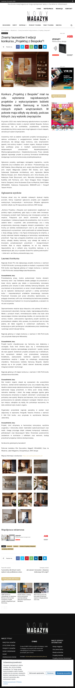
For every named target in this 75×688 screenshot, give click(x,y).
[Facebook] (72, 1)
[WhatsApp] (31, 47)
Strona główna (5, 30)
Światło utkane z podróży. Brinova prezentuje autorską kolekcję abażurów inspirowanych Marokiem (24, 598)
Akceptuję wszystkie (64, 673)
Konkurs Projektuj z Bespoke (27, 546)
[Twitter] (22, 47)
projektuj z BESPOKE (7, 549)
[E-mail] (40, 47)
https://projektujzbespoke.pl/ (32, 456)
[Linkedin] (36, 47)
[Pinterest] (27, 47)
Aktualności (14, 30)
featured (9, 546)
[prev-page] (2, 607)
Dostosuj (50, 673)
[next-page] (5, 607)
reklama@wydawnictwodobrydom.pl (36, 656)
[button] (71, 25)
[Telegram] (45, 47)
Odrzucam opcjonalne (36, 673)
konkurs (16, 546)
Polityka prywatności (9, 682)
